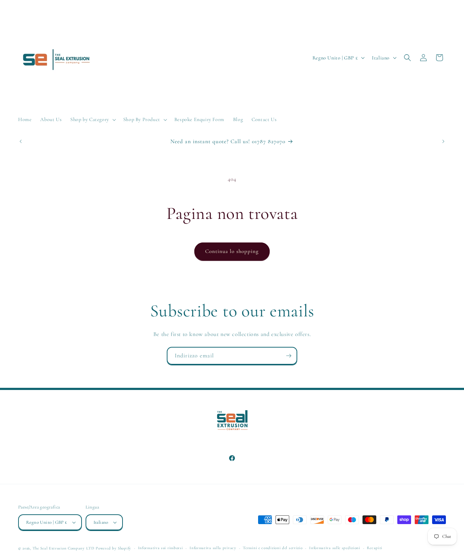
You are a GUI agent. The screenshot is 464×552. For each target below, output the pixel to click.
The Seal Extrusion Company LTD (64, 548)
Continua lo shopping (232, 251)
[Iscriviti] (289, 356)
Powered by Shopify (113, 548)
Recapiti (374, 547)
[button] (92, 119)
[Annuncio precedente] (21, 141)
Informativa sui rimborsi (160, 547)
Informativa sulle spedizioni (334, 547)
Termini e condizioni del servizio (272, 547)
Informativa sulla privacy (213, 547)
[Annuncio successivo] (443, 141)
